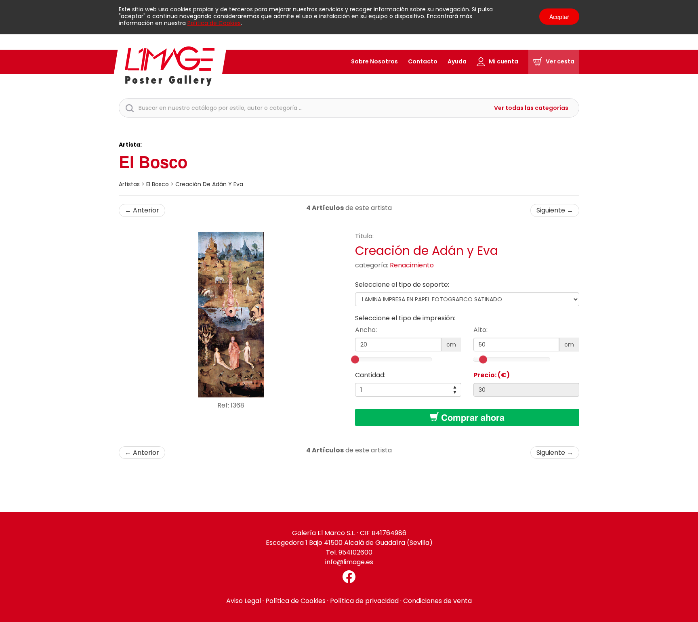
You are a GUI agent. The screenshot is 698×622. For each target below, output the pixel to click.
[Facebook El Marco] (349, 576)
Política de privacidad (364, 600)
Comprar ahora (472, 417)
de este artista (349, 208)
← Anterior (142, 210)
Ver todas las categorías (531, 108)
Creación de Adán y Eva (209, 184)
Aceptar (559, 17)
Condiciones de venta (437, 600)
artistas (129, 184)
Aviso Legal (243, 600)
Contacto (422, 61)
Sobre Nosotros (374, 61)
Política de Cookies (214, 23)
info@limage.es (349, 562)
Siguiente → (554, 210)
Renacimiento (412, 265)
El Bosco (153, 161)
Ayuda (457, 61)
